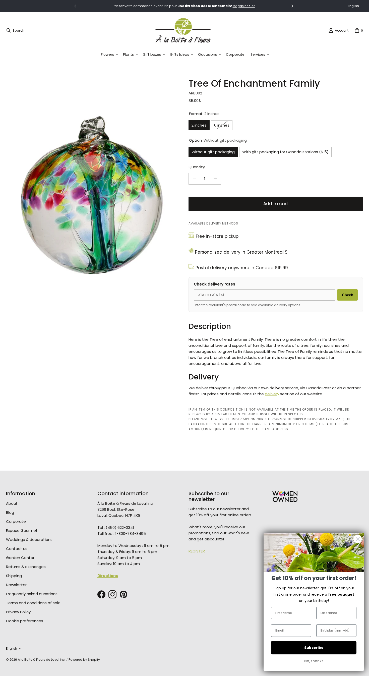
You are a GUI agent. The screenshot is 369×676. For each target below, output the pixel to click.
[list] (93, 195)
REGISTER (197, 551)
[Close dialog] (357, 539)
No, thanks (314, 660)
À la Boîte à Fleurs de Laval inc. (42, 659)
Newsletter (16, 584)
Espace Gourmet (22, 530)
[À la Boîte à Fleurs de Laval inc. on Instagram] (112, 594)
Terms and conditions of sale (33, 602)
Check (347, 295)
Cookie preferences (24, 621)
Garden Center (20, 557)
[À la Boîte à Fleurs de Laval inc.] (183, 30)
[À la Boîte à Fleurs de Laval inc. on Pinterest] (123, 594)
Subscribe (314, 647)
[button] (109, 55)
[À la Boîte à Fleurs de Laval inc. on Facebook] (101, 594)
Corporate (16, 521)
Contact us (16, 548)
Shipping (14, 575)
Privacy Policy (18, 611)
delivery (272, 394)
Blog (10, 512)
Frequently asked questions (31, 593)
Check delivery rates (214, 284)
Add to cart (275, 204)
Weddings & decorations (29, 539)
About (12, 503)
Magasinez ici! (244, 6)
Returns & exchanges (26, 566)
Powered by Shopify (84, 659)
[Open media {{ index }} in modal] (93, 195)
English (353, 6)
